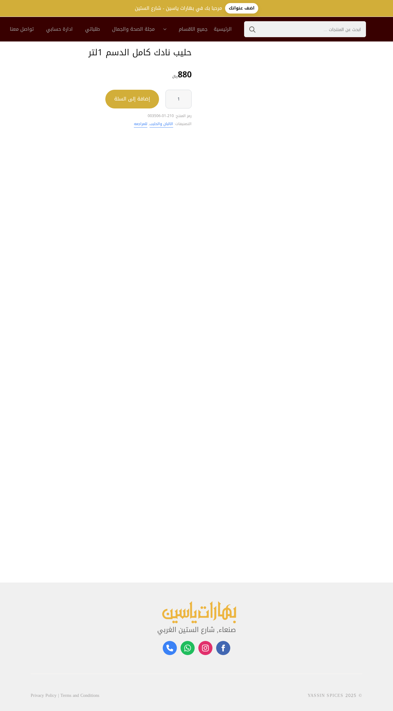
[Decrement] (170, 99)
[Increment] (186, 99)
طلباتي (92, 29)
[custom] (188, 648)
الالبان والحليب (161, 124)
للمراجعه (140, 124)
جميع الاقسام (193, 29)
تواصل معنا (22, 29)
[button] (357, 513)
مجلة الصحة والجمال (133, 29)
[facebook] (223, 648)
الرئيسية (223, 29)
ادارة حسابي (59, 29)
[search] (252, 29)
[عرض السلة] (380, 29)
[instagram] (205, 648)
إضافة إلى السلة (132, 99)
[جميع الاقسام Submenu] (167, 29)
